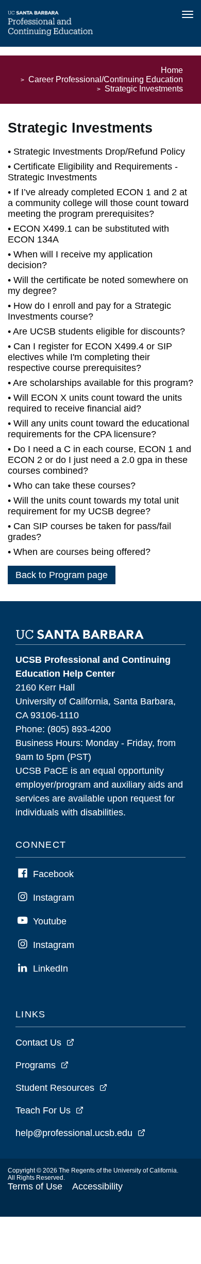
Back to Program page (61, 575)
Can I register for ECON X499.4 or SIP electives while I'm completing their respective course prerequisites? (90, 357)
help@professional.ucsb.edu (73, 1133)
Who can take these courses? (74, 485)
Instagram (53, 898)
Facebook (53, 874)
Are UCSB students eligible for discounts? (99, 331)
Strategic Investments (144, 88)
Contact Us (38, 1042)
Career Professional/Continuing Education (105, 79)
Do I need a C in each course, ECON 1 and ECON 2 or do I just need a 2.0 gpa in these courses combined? (99, 460)
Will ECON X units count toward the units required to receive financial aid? (95, 403)
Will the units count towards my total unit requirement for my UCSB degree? (93, 505)
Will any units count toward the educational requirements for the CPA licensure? (98, 428)
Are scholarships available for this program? (103, 383)
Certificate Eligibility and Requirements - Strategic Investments (93, 171)
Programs (35, 1065)
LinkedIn (50, 968)
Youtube (49, 921)
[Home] (51, 33)
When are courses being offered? (81, 552)
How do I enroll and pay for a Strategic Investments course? (89, 311)
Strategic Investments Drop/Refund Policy (99, 151)
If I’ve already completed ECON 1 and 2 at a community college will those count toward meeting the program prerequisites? (98, 203)
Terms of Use (35, 1186)
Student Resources (54, 1088)
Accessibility (97, 1186)
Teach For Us (43, 1110)
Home (172, 70)
